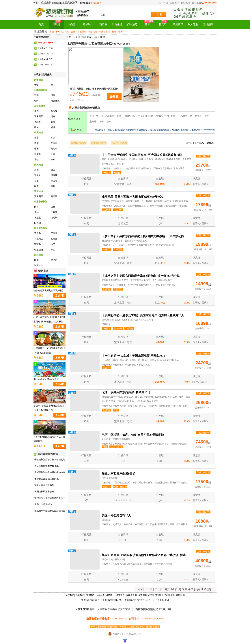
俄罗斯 (37, 154)
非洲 (120, 31)
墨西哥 (54, 180)
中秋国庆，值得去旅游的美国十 (49, 498)
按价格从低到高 (78, 142)
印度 (36, 260)
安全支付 (174, 2)
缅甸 (36, 127)
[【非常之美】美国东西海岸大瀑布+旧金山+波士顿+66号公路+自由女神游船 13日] (85, 283)
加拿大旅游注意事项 (44, 485)
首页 (68, 37)
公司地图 (196, 2)
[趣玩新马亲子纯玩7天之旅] (49, 369)
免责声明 (142, 595)
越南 (53, 116)
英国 (53, 154)
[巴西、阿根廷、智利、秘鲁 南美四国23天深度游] (95, 65)
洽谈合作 (100, 595)
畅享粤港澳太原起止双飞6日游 (48, 290)
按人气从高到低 (119, 142)
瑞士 (36, 137)
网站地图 (180, 595)
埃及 (53, 206)
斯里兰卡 (38, 265)
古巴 (36, 180)
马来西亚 (38, 116)
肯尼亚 (37, 217)
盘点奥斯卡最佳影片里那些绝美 (49, 510)
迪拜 (36, 212)
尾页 (167, 589)
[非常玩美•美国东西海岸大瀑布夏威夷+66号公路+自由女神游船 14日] (85, 204)
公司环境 (164, 2)
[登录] (82, 2)
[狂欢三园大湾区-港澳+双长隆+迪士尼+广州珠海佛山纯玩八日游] (49, 307)
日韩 (58, 31)
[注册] (88, 2)
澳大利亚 (38, 196)
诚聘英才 (110, 595)
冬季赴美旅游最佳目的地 (46, 478)
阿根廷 (54, 175)
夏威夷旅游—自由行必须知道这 (49, 472)
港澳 (52, 31)
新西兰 (54, 196)
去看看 (114, 96)
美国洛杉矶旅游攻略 (44, 491)
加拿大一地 (186, 116)
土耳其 (54, 212)
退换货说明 (131, 595)
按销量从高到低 (99, 142)
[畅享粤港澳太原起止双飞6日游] (49, 280)
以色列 (37, 223)
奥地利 (54, 148)
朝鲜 (36, 100)
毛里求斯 (38, 250)
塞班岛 (37, 244)
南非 (36, 206)
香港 (36, 85)
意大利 (54, 143)
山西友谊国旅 (58, 2)
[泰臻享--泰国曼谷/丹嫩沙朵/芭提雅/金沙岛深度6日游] (49, 395)
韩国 (36, 95)
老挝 (53, 122)
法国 (36, 143)
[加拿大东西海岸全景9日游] (85, 480)
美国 (36, 169)
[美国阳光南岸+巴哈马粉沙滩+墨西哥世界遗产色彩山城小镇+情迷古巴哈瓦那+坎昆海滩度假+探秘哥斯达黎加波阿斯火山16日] (85, 559)
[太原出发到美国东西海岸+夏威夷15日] (85, 401)
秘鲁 (36, 186)
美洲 (114, 31)
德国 (36, 148)
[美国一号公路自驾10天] (85, 520)
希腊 (53, 137)
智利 (53, 186)
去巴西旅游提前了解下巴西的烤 (49, 459)
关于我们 (70, 595)
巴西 (53, 169)
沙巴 (53, 244)
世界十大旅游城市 (43, 504)
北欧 (36, 159)
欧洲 (101, 31)
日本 (53, 95)
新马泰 (65, 31)
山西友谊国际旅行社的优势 (161, 595)
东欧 (53, 159)
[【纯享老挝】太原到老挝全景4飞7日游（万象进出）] (49, 338)
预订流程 (185, 2)
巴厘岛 (83, 31)
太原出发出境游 (83, 37)
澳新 (107, 31)
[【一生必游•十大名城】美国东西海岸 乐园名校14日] (85, 362)
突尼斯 (54, 217)
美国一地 (93, 116)
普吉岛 (74, 31)
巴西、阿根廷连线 (126, 116)
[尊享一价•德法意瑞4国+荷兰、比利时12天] (49, 427)
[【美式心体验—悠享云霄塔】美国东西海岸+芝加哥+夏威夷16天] (85, 322)
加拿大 (37, 175)
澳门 (53, 85)
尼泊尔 (54, 260)
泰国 (36, 111)
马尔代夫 (92, 31)
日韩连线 (55, 100)
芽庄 (53, 250)
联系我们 (80, 595)
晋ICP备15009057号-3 (112, 600)
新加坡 (54, 111)
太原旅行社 (129, 600)
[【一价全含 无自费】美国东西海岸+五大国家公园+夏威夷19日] (85, 164)
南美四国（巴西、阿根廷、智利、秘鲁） (158, 116)
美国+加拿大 (108, 116)
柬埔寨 (37, 122)
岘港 (53, 127)
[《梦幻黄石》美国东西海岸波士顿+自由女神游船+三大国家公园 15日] (85, 243)
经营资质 (120, 595)
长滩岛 (54, 239)
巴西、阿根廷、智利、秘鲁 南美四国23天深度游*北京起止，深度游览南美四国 (108, 88)
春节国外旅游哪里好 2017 (46, 466)
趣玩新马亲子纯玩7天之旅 (46, 379)
